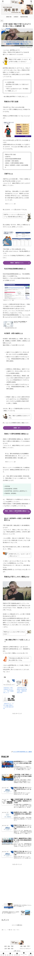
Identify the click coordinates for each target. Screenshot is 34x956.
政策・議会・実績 (8, 946)
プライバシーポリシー (25, 948)
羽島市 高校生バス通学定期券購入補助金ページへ (17, 511)
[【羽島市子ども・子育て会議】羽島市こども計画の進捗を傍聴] (9, 698)
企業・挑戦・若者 (8, 948)
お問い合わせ (17, 950)
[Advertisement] (17, 732)
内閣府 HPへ (17, 427)
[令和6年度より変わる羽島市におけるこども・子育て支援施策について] (9, 682)
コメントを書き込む (17, 925)
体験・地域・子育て (25, 946)
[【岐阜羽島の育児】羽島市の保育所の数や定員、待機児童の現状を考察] (22, 682)
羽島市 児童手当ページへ (17, 262)
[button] (30, 488)
